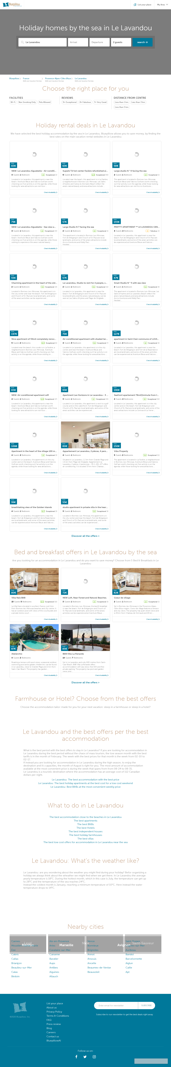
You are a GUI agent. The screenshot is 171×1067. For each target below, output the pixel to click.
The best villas (85, 838)
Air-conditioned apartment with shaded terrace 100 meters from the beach (100, 339)
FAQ (48, 1019)
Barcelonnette (134, 958)
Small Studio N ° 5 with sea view (130, 283)
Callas (14, 958)
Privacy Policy (54, 1011)
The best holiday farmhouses (85, 835)
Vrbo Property (121, 451)
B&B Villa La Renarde (73, 654)
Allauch (53, 976)
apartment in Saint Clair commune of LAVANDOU (139, 339)
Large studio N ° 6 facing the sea (130, 171)
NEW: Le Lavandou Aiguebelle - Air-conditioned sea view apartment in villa (49, 171)
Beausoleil (93, 971)
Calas (14, 971)
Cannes (15, 941)
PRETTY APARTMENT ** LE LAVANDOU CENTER (138, 227)
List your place (54, 1003)
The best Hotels (86, 827)
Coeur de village (122, 597)
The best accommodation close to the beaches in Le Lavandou (85, 817)
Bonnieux (93, 945)
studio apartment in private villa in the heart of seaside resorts (94, 507)
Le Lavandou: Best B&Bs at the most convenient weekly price (85, 786)
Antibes (53, 967)
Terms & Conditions (57, 1015)
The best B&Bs (85, 824)
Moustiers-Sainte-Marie (24, 945)
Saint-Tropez (133, 941)
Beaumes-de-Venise (99, 967)
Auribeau (131, 949)
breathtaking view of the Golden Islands (31, 507)
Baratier (53, 958)
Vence (91, 941)
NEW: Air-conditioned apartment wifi (30, 395)
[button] (76, 1057)
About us (51, 1007)
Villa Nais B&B (18, 597)
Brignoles (93, 949)
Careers (51, 1032)
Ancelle (92, 963)
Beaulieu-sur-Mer (21, 967)
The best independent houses (85, 831)
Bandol (130, 954)
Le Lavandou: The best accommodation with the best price (85, 779)
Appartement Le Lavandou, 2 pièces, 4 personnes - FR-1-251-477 (95, 451)
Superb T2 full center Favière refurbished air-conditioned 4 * (93, 171)
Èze (13, 949)
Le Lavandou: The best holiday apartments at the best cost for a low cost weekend (85, 783)
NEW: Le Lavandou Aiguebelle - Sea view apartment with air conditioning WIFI (50, 227)
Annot (91, 954)
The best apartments (85, 820)
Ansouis (92, 958)
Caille (129, 967)
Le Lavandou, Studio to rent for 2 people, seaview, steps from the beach (99, 283)
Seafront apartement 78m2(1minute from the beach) (140, 395)
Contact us (52, 1036)
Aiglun (129, 963)
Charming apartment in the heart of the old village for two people (44, 283)
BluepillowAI (53, 1040)
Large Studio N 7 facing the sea (78, 227)
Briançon (16, 963)
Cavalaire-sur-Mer (60, 949)
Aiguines (54, 971)
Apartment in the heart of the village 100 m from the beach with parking (47, 451)
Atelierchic (16, 654)
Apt (127, 971)
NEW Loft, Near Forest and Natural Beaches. (85, 597)
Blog (49, 1028)
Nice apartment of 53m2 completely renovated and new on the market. (47, 339)
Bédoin (15, 976)
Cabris (15, 954)
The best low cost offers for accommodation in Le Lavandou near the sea (85, 842)
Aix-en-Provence (59, 941)
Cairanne (54, 954)
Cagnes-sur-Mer (135, 945)
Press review (53, 1024)
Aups (52, 963)
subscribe (146, 1005)
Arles (52, 945)
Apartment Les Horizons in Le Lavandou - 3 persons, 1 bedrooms (95, 395)
